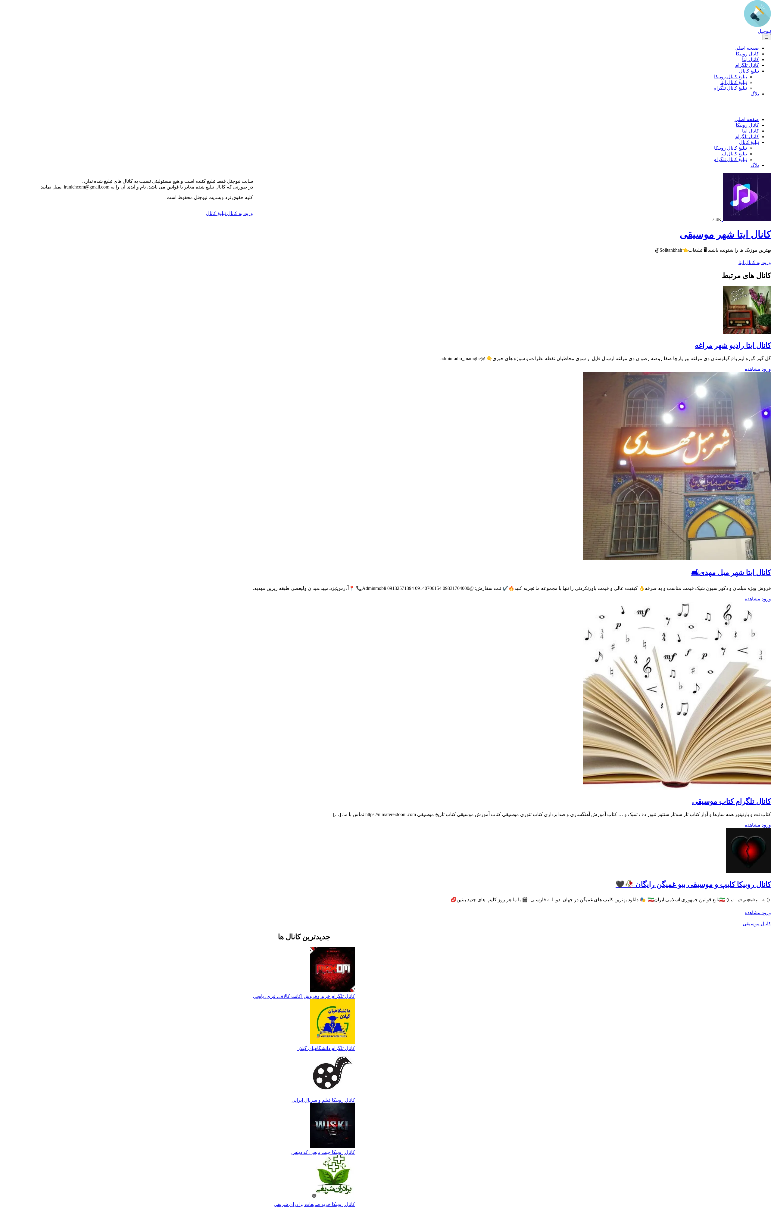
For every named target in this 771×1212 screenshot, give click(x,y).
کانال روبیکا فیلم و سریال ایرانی (323, 1100)
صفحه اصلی (747, 48)
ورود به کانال (239, 213)
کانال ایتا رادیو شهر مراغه (733, 345)
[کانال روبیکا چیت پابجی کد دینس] (332, 1126)
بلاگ (755, 93)
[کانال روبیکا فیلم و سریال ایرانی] (332, 1074)
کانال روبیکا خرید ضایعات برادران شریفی (314, 1204)
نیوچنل (764, 31)
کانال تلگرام (747, 65)
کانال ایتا (750, 59)
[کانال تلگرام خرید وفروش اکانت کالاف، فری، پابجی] (332, 970)
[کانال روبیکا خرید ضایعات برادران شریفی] (332, 1178)
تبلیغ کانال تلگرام (730, 88)
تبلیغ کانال (749, 70)
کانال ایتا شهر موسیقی (725, 234)
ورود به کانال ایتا (754, 262)
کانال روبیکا (747, 53)
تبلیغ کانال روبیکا (730, 76)
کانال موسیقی (757, 923)
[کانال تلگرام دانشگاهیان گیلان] (332, 1022)
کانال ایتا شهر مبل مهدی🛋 (731, 572)
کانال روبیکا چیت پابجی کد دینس (323, 1152)
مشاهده (752, 369)
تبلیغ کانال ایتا (733, 82)
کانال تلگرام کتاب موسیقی (731, 801)
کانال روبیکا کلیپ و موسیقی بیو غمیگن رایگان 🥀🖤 (693, 884)
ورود (765, 369)
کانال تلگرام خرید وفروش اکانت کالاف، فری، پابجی (304, 996)
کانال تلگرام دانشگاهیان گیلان (325, 1048)
